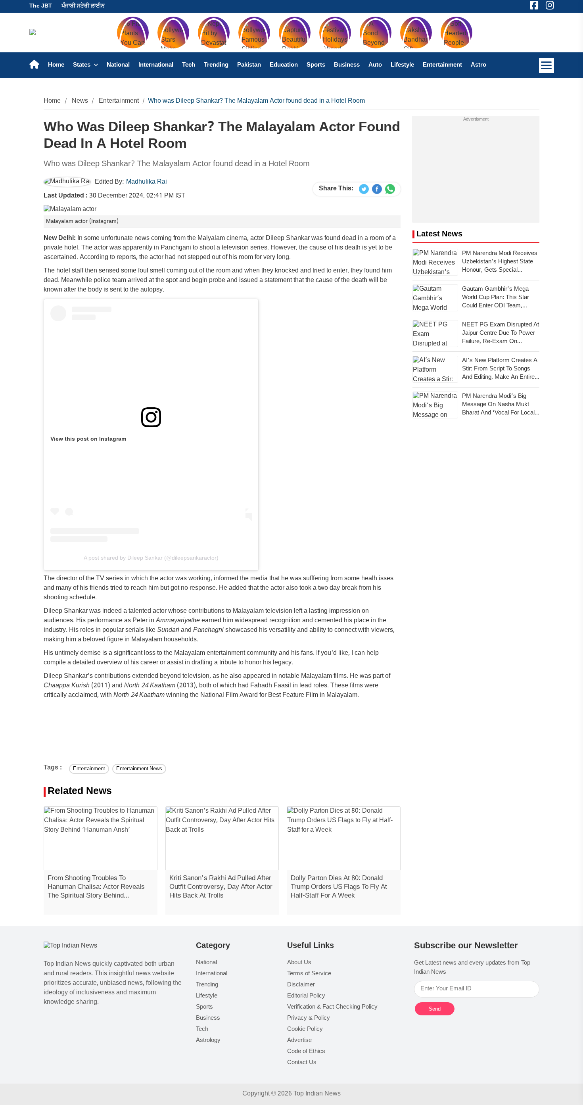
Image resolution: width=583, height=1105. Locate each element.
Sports (316, 65)
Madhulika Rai (146, 182)
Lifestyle (402, 65)
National (118, 65)
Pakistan (249, 65)
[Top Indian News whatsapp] (390, 189)
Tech (188, 65)
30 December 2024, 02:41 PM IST (114, 196)
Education (284, 65)
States (82, 65)
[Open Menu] (546, 65)
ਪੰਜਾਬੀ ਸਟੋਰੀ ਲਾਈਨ (83, 6)
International (155, 65)
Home (56, 65)
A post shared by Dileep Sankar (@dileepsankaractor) (151, 557)
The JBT (40, 6)
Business (347, 65)
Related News (80, 792)
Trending (216, 65)
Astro (478, 65)
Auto (375, 65)
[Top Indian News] (70, 947)
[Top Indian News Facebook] (377, 189)
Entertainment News (139, 768)
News (80, 101)
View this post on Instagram (88, 438)
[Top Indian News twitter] (364, 189)
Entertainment (442, 65)
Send (435, 1009)
